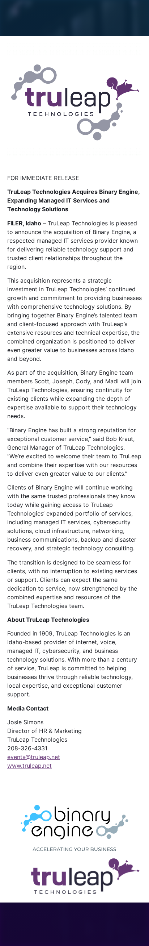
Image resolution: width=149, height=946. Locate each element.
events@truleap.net (33, 756)
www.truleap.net (29, 765)
